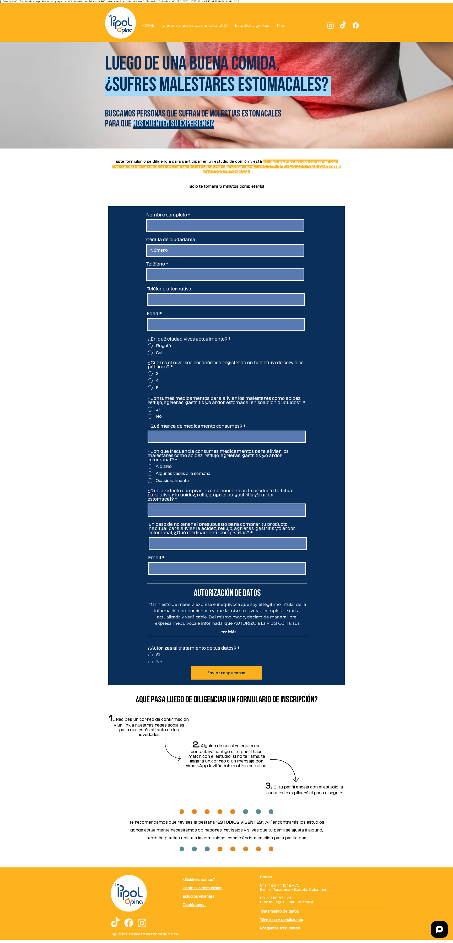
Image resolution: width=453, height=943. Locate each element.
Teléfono (155, 264)
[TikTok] (343, 25)
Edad (152, 313)
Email (154, 557)
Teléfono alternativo (169, 289)
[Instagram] (330, 25)
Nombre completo (166, 215)
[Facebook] (356, 25)
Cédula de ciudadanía (170, 239)
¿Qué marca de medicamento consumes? (195, 426)
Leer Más (227, 631)
